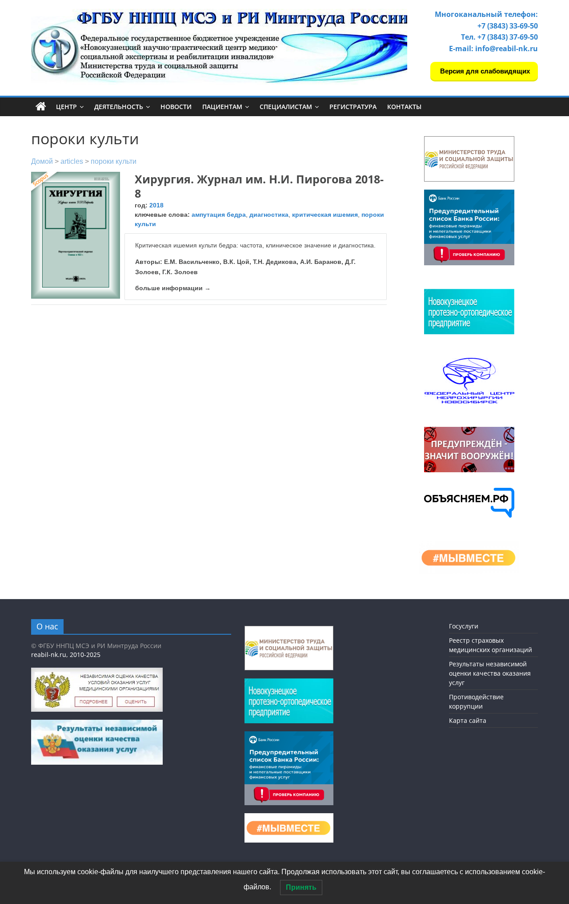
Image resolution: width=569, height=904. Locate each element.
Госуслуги (463, 626)
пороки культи (113, 161)
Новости (176, 106)
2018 (156, 205)
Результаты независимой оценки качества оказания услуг (490, 673)
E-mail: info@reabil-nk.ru (493, 48)
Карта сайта (467, 720)
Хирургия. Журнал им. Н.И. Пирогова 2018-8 (259, 186)
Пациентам (222, 106)
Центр (66, 106)
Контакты (404, 106)
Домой (42, 161)
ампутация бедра (219, 214)
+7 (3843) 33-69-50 (507, 26)
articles (71, 161)
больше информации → (173, 288)
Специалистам (286, 106)
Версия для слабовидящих (484, 71)
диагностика (269, 214)
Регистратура (353, 106)
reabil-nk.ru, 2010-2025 (65, 654)
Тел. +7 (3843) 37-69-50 (499, 37)
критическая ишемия (325, 214)
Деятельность (118, 106)
